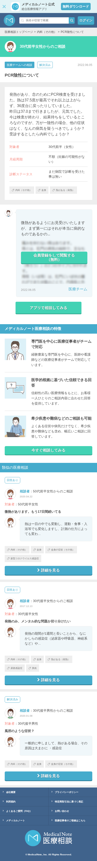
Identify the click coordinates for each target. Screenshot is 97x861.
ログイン (86, 20)
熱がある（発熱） (60, 659)
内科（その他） (19, 549)
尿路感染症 (16, 668)
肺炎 (34, 668)
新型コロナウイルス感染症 (25, 558)
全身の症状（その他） (63, 549)
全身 (39, 549)
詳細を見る (50, 570)
